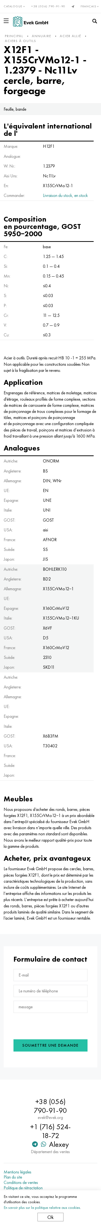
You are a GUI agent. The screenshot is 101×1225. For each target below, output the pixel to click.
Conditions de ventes (21, 1182)
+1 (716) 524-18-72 (50, 1131)
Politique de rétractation (23, 1188)
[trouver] (94, 21)
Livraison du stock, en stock (65, 195)
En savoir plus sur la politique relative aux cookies (42, 1207)
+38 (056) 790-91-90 (48, 6)
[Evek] (30, 21)
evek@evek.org (50, 1117)
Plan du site (13, 1177)
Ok (50, 1217)
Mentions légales (17, 1172)
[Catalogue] (7, 21)
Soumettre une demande (50, 1045)
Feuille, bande (15, 109)
